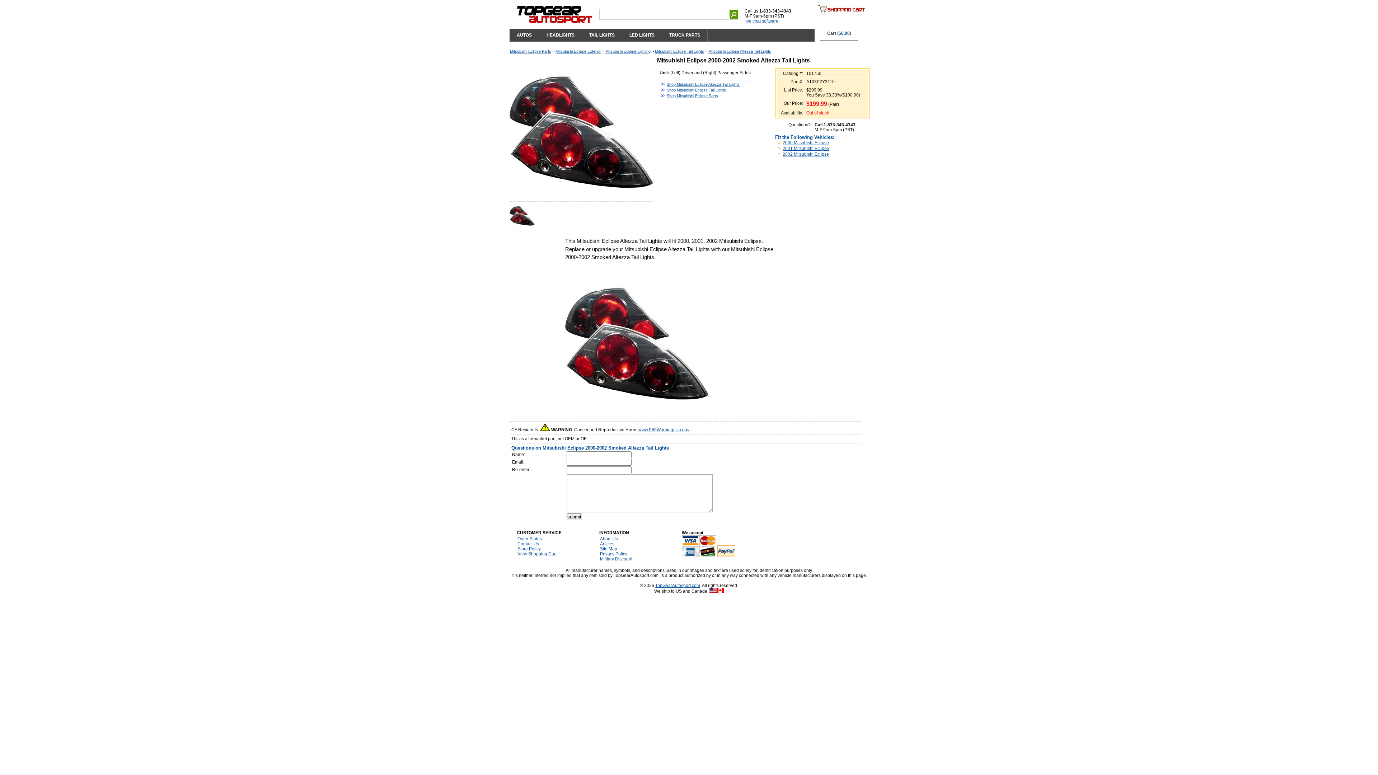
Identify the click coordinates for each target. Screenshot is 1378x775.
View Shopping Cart (537, 553)
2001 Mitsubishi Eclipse (806, 148)
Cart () (839, 33)
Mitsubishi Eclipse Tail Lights (679, 51)
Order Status (529, 538)
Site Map (608, 548)
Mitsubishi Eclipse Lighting (628, 51)
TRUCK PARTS (684, 35)
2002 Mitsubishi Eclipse (806, 154)
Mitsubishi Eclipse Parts (530, 51)
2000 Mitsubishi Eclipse (806, 142)
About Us (609, 538)
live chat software (761, 21)
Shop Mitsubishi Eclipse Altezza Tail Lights (703, 84)
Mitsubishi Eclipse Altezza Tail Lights (739, 51)
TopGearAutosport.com (677, 585)
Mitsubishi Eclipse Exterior (578, 51)
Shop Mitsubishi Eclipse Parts (692, 96)
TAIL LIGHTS (602, 35)
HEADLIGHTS (561, 35)
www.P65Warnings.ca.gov (663, 429)
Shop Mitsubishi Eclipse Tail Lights (696, 90)
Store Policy (529, 548)
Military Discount (616, 559)
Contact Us (528, 543)
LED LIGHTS (642, 35)
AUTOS (524, 35)
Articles (607, 543)
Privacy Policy (613, 553)
